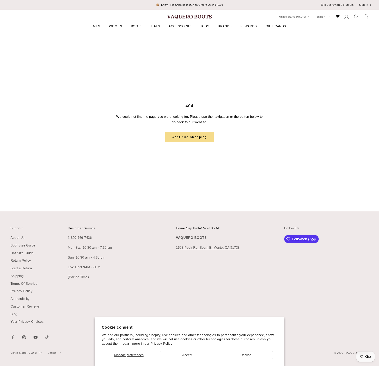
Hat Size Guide (22, 253)
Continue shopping (189, 137)
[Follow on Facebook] (13, 337)
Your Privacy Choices (27, 321)
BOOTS (137, 26)
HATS (155, 26)
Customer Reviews (25, 306)
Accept (187, 355)
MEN (96, 26)
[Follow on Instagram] (24, 337)
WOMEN (115, 26)
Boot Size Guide (23, 245)
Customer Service (82, 228)
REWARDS (248, 26)
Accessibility (20, 299)
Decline (245, 355)
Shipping (17, 276)
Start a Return (21, 268)
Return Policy (21, 260)
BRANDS (224, 26)
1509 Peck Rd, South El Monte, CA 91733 (208, 247)
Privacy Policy (161, 343)
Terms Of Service (24, 283)
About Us (18, 237)
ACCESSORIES (181, 26)
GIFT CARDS (276, 26)
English (320, 16)
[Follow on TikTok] (47, 337)
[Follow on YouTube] (35, 337)
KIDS (205, 26)
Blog (14, 314)
